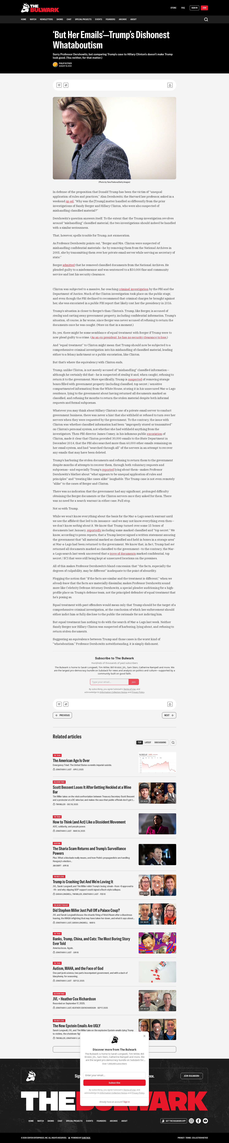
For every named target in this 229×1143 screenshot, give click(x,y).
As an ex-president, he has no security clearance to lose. (129, 337)
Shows (60, 19)
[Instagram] (191, 1120)
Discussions (160, 742)
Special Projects (83, 19)
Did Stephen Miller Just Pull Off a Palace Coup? (86, 910)
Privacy (181, 1137)
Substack (86, 1137)
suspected (135, 379)
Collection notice (200, 1137)
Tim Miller (60, 804)
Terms (188, 1137)
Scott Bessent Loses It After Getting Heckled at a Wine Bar (92, 789)
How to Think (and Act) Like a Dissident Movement (89, 822)
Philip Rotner (65, 63)
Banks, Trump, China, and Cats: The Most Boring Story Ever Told (91, 941)
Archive (123, 19)
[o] (157, 793)
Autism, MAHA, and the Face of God (78, 968)
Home (23, 19)
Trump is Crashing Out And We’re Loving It (83, 881)
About (133, 19)
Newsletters (46, 19)
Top (139, 742)
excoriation (154, 434)
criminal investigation (133, 289)
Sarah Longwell (64, 894)
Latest (148, 742)
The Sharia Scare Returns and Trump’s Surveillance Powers (89, 851)
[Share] (169, 85)
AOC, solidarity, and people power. (69, 826)
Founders (110, 19)
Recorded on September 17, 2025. (69, 1003)
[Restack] (65, 85)
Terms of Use (130, 1089)
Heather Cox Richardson (84, 1007)
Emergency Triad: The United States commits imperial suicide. (82, 765)
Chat (69, 19)
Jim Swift (57, 865)
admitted (69, 265)
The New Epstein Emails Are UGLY (76, 1025)
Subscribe (114, 1082)
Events (98, 19)
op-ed (70, 201)
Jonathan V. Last (64, 769)
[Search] (206, 19)
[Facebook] (198, 1120)
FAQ (183, 7)
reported (108, 469)
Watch (33, 19)
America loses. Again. (63, 948)
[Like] (59, 85)
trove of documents (123, 553)
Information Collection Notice (113, 1093)
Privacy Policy (138, 1093)
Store (173, 7)
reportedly (94, 530)
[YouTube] (205, 1120)
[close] (144, 1035)
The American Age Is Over (71, 760)
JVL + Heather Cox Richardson (74, 999)
